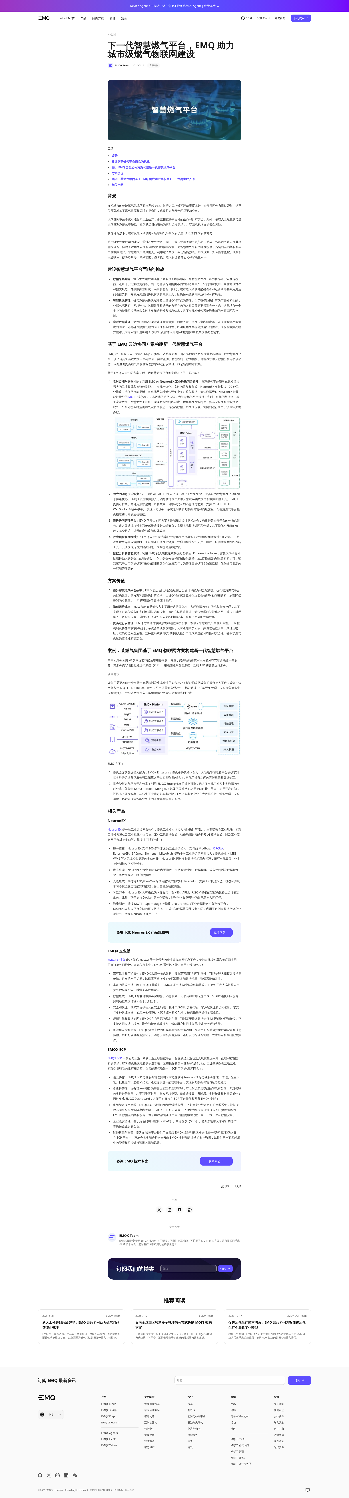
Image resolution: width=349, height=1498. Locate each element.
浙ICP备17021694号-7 (101, 1490)
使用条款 (118, 1490)
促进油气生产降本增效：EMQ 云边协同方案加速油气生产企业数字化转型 (267, 1325)
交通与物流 (194, 1428)
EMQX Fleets (108, 1439)
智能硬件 (149, 1435)
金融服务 (193, 1435)
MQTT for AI (238, 1439)
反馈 (238, 1186)
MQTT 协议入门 (240, 1445)
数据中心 (149, 1428)
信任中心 (279, 1428)
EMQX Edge (108, 1416)
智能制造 (149, 1416)
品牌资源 (279, 1447)
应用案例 (153, 65)
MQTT (132, 397)
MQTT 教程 (237, 1451)
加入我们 (279, 1422)
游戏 (190, 1447)
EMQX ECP (117, 1049)
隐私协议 (129, 1490)
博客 (233, 1410)
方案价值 (117, 173)
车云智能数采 (152, 1410)
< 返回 (112, 34)
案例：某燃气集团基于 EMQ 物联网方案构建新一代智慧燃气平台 (154, 179)
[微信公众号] (75, 1475)
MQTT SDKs (238, 1457)
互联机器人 (150, 1422)
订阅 (223, 1269)
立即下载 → (221, 932)
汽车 (190, 1404)
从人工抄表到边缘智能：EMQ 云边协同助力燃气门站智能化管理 (80, 1325)
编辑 (227, 1186)
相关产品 (117, 185)
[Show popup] (307, 1490)
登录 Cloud (263, 18)
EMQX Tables (109, 1445)
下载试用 (299, 18)
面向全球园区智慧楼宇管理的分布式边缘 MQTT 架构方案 (173, 1325)
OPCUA (218, 848)
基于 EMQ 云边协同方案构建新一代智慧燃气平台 (143, 167)
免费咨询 (280, 18)
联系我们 (279, 1441)
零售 (190, 1441)
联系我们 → (216, 1161)
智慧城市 (149, 1447)
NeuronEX (117, 820)
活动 (233, 1422)
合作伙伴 (279, 1416)
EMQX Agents (109, 1433)
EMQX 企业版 (119, 950)
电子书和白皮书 (239, 1416)
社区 (233, 1428)
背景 (115, 156)
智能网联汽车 (152, 1404)
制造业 (191, 1410)
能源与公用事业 (196, 1416)
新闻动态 (279, 1410)
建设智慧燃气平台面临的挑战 (131, 161)
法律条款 (279, 1435)
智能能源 (149, 1441)
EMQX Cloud (108, 1404)
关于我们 (279, 1404)
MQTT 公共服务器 (241, 1463)
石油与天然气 (195, 1422)
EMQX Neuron (110, 1422)
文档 (233, 1404)
